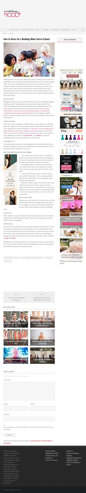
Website (6, 414)
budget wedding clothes (11, 257)
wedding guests (38, 257)
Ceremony (45, 30)
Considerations (64, 30)
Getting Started (14, 30)
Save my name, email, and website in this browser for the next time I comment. (28, 428)
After (74, 30)
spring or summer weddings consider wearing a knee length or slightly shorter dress (29, 129)
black (14, 238)
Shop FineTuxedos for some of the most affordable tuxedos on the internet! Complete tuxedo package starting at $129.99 (26, 110)
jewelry (38, 135)
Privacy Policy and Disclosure (52, 456)
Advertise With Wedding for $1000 (52, 452)
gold (6, 238)
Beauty (38, 30)
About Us (70, 451)
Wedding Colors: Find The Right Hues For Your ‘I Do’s (42, 299)
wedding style (48, 257)
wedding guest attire (25, 257)
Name (6, 404)
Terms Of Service (51, 460)
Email (32, 404)
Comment (7, 380)
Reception (54, 30)
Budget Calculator (28, 30)
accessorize (28, 135)
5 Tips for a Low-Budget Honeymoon (16, 299)
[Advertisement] (53, 15)
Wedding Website (72, 460)
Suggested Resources (74, 458)
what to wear (8, 261)
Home (5, 33)
